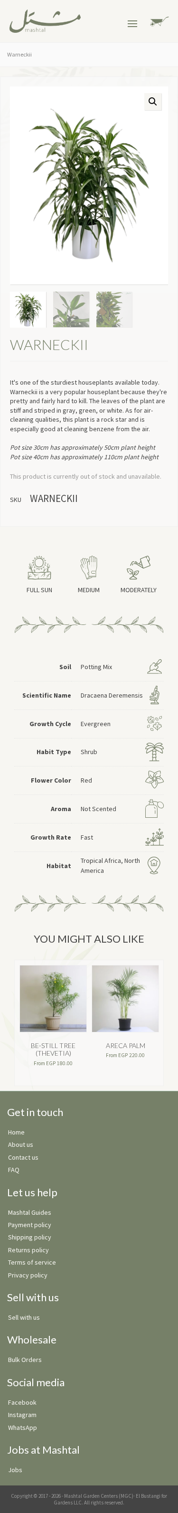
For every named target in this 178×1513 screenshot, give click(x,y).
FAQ (13, 1169)
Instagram (22, 1414)
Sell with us (24, 1317)
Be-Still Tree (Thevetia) (53, 1049)
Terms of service (32, 1262)
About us (20, 1144)
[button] (152, 101)
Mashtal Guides (29, 1212)
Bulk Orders (25, 1359)
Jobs (15, 1470)
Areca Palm (125, 1045)
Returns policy (28, 1250)
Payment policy (29, 1224)
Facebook (22, 1402)
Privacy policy (27, 1275)
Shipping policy (29, 1237)
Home (16, 1132)
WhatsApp (22, 1427)
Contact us (23, 1157)
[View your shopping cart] (157, 20)
